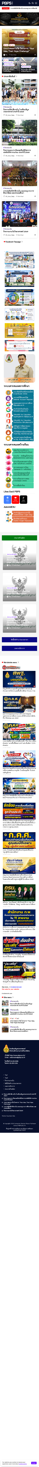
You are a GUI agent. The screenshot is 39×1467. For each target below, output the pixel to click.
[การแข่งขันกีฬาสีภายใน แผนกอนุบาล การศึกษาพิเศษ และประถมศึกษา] (19, 173)
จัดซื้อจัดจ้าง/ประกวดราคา (13, 1083)
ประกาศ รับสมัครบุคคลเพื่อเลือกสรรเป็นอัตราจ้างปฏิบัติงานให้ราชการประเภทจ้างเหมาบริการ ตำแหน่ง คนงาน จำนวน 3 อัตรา (19, 622)
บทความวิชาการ (10, 1086)
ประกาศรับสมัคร (10, 1089)
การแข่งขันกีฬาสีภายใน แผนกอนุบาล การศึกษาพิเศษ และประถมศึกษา (18, 192)
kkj (6, 55)
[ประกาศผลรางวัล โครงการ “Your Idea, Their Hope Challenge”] (19, 43)
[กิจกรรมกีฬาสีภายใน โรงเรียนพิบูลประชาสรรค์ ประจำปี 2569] (19, 92)
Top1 (6, 1075)
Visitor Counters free (8, 1116)
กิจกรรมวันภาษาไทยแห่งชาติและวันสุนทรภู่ (28, 70)
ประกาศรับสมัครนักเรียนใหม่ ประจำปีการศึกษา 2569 (18, 592)
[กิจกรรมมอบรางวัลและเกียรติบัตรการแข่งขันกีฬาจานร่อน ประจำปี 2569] (19, 132)
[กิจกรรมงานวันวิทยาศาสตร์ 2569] (19, 214)
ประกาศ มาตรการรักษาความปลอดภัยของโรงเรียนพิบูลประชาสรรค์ (10, 69)
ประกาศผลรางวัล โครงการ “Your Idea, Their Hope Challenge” (18, 49)
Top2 (6, 1078)
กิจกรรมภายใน (9, 1080)
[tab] (19, 537)
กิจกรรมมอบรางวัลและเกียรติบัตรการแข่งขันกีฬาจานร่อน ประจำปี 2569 (17, 151)
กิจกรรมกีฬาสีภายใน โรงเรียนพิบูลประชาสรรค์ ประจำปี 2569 (16, 111)
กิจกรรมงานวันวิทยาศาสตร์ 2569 (19, 8)
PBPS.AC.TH (22, 1125)
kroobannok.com (7, 993)
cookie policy (23, 1464)
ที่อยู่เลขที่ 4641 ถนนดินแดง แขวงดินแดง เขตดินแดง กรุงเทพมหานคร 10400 (19, 1129)
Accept (34, 1463)
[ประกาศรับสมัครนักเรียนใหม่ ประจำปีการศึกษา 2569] (19, 587)
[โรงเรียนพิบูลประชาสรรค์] (7, 3)
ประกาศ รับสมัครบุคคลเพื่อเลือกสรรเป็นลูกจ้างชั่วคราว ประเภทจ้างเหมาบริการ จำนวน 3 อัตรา (19, 559)
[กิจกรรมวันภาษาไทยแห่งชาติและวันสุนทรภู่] (28, 65)
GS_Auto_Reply (10, 115)
